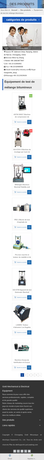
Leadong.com (33, 445)
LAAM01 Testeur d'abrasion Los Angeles (22, 326)
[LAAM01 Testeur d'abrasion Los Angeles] (22, 313)
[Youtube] (29, 451)
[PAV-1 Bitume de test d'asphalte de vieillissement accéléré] (22, 208)
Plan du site (13, 445)
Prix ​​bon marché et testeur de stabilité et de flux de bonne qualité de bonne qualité (22, 256)
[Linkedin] (22, 451)
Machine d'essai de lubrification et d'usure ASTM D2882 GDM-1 (22, 361)
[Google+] (18, 451)
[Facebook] (14, 451)
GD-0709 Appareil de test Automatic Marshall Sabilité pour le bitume (22, 291)
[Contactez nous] (22, 37)
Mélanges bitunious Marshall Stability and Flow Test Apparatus (22, 186)
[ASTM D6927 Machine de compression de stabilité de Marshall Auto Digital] (22, 102)
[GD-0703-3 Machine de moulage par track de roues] (22, 137)
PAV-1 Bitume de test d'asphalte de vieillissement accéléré (22, 221)
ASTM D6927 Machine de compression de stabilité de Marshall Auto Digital (22, 115)
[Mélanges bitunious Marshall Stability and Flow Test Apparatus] (22, 175)
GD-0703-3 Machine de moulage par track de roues (22, 151)
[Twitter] (25, 451)
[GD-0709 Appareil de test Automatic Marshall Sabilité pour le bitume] (22, 278)
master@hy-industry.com (20, 70)
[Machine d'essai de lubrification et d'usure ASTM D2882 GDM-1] (21, 348)
